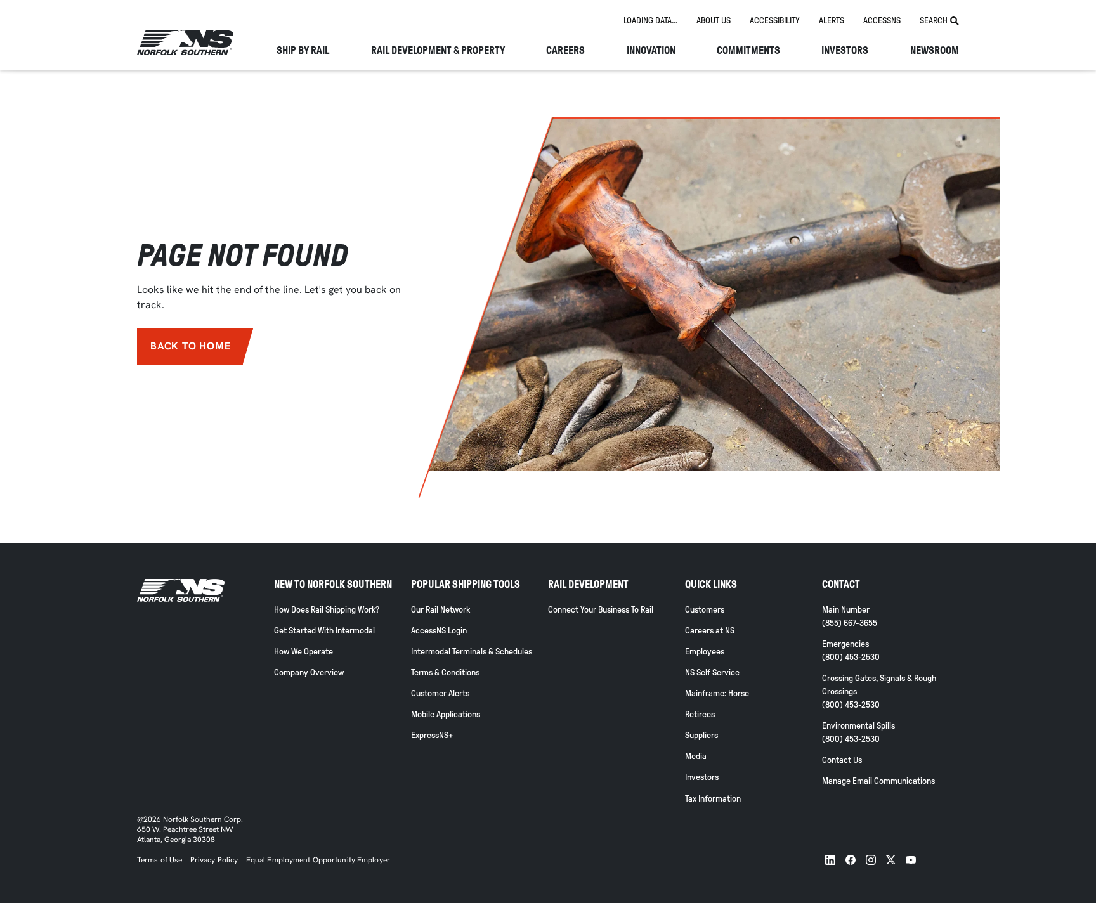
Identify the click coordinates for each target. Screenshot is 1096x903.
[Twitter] (891, 860)
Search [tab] (934, 20)
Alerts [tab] (831, 20)
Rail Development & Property (438, 51)
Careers (565, 51)
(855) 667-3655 (849, 623)
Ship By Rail (303, 51)
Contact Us (842, 760)
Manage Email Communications (878, 781)
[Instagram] (871, 860)
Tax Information (713, 798)
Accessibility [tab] (775, 20)
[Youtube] (911, 860)
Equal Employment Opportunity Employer (317, 860)
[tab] (650, 21)
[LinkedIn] (830, 860)
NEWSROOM (934, 51)
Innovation (651, 51)
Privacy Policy (214, 860)
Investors (844, 51)
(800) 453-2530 (851, 657)
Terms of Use (159, 860)
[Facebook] (850, 860)
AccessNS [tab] (882, 20)
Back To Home (190, 346)
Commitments (748, 51)
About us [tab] (713, 20)
